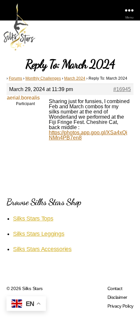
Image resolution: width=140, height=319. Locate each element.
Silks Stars (32, 288)
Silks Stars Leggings (38, 234)
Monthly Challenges (43, 78)
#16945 (122, 89)
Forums (15, 78)
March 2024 (74, 78)
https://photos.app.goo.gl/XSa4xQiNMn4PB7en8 (88, 135)
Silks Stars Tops (33, 218)
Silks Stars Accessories (42, 249)
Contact (114, 288)
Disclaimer (117, 297)
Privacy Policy (120, 306)
